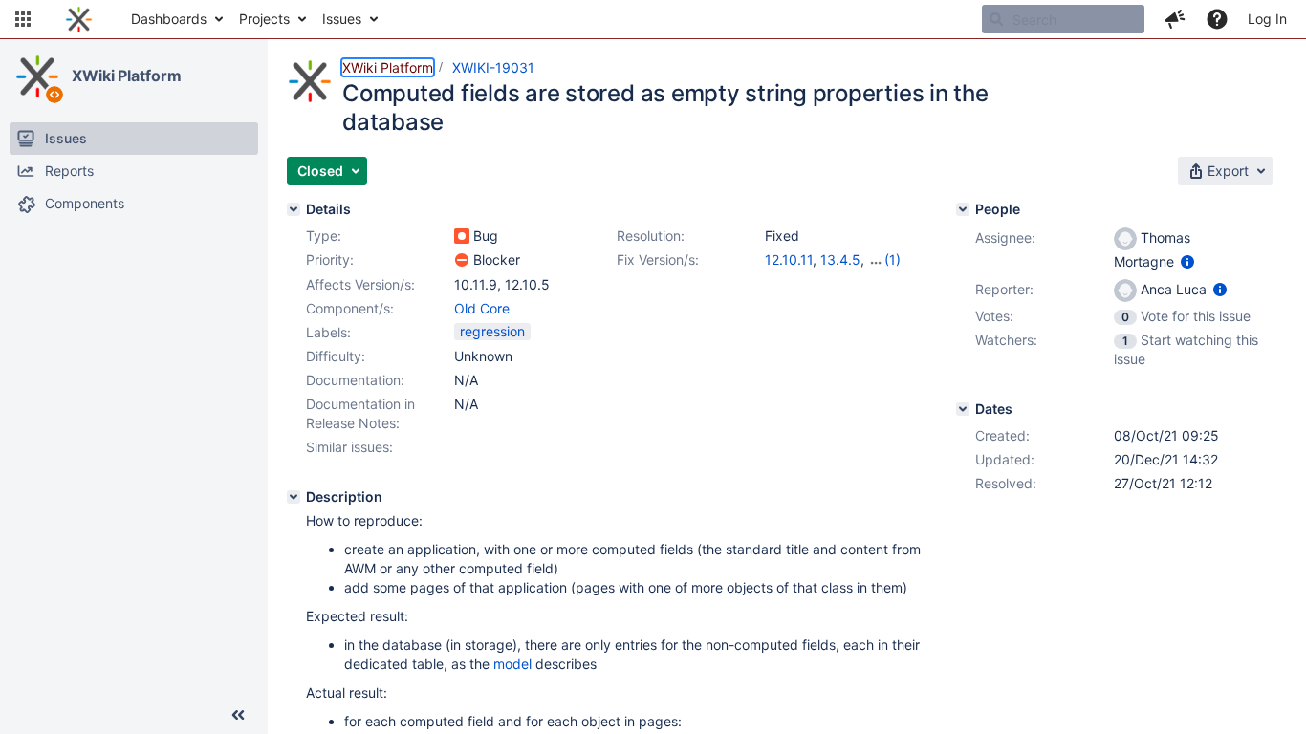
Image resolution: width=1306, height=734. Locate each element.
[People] (962, 209)
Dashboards (169, 19)
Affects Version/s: (360, 284)
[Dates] (962, 409)
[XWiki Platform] (37, 76)
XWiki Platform (127, 75)
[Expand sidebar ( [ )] (238, 715)
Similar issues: (349, 447)
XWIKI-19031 (493, 67)
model (512, 664)
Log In (1267, 19)
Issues (341, 19)
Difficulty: (335, 356)
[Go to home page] (78, 19)
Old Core (482, 308)
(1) (892, 259)
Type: (323, 235)
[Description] (293, 497)
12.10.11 (789, 259)
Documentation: (355, 380)
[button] (23, 19)
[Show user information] (1187, 261)
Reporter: (1004, 289)
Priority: (330, 259)
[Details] (293, 209)
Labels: (328, 332)
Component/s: (350, 308)
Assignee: (1005, 237)
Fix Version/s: (658, 259)
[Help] (1217, 19)
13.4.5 (840, 259)
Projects (264, 19)
